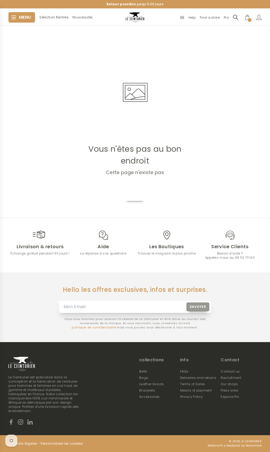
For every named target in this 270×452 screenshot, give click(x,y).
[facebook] (11, 422)
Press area (229, 390)
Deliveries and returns (198, 378)
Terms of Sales (192, 384)
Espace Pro (230, 397)
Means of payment (196, 390)
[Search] (235, 17)
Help (192, 17)
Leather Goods (151, 384)
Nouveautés (83, 17)
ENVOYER (198, 306)
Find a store (210, 17)
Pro (226, 17)
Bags (143, 378)
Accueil (135, 194)
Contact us (230, 371)
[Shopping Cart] (247, 17)
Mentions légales (22, 443)
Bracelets (147, 390)
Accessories (149, 397)
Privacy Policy (191, 397)
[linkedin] (30, 422)
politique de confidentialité (94, 327)
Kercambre (254, 446)
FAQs (184, 371)
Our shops (229, 384)
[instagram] (20, 422)
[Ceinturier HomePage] (135, 17)
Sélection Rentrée (53, 17)
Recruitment (231, 378)
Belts (143, 371)
